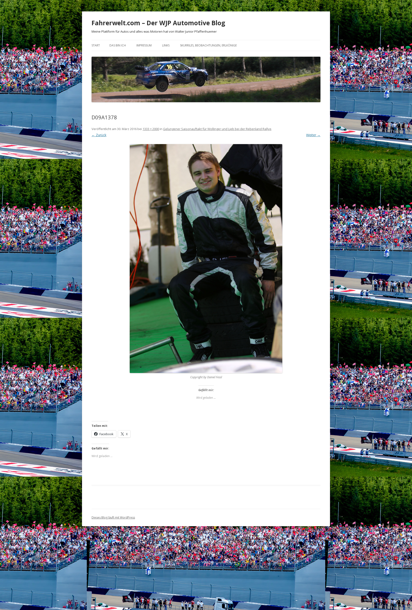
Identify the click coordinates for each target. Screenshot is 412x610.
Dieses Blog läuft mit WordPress (113, 517)
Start (96, 45)
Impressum (144, 45)
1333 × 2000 (151, 129)
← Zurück (99, 135)
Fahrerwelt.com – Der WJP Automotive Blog (158, 23)
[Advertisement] (206, 571)
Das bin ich (117, 45)
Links (166, 45)
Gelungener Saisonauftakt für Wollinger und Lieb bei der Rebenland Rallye (217, 129)
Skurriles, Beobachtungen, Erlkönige (208, 45)
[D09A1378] (206, 258)
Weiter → (313, 135)
